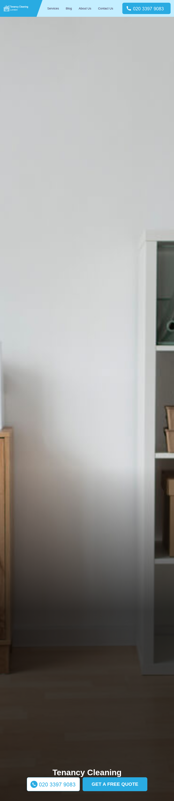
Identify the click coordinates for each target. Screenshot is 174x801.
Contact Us (105, 8)
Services (53, 8)
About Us (85, 8)
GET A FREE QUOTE (115, 784)
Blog (69, 8)
